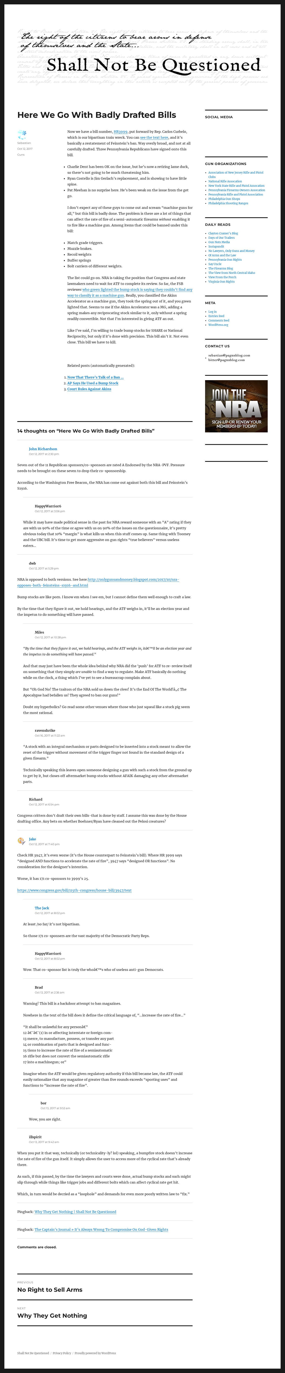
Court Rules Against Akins (89, 389)
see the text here (154, 137)
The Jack (42, 908)
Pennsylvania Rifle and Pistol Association (235, 194)
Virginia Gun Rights (221, 281)
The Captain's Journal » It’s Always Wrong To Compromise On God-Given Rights (101, 1229)
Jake (32, 839)
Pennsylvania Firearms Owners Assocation (236, 190)
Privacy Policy (62, 1353)
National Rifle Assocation (225, 181)
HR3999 (120, 132)
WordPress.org (218, 325)
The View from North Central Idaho (231, 273)
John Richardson (43, 449)
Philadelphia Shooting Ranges (228, 203)
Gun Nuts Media (219, 242)
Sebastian (24, 143)
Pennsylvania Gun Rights (225, 260)
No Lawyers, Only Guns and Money (231, 251)
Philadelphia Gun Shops (224, 199)
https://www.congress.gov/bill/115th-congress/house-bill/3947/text (74, 890)
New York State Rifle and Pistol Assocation (236, 186)
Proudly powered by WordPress (95, 1353)
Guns (20, 154)
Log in (212, 312)
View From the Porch (222, 277)
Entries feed (216, 316)
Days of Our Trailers (221, 238)
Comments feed (218, 320)
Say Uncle (214, 264)
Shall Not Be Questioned (33, 1353)
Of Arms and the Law (222, 255)
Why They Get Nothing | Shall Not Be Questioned (75, 1212)
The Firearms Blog (220, 268)
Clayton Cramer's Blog (223, 233)
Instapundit (216, 246)
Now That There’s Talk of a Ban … (95, 377)
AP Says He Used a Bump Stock (92, 383)
